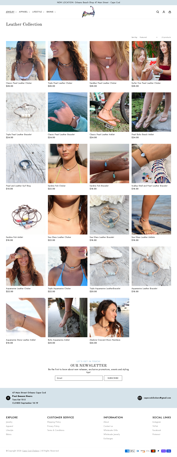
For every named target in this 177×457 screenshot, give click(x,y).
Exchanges (108, 438)
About (106, 422)
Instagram (156, 422)
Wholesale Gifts (111, 430)
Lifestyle (9, 430)
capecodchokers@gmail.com (157, 397)
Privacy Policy (53, 426)
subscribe (113, 378)
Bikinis (8, 434)
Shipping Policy (54, 422)
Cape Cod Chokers (30, 450)
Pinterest (156, 434)
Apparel (9, 426)
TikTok (155, 426)
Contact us (108, 426)
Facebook (156, 430)
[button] (12, 12)
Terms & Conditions (55, 430)
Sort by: (134, 37)
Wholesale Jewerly (112, 434)
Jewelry (9, 422)
